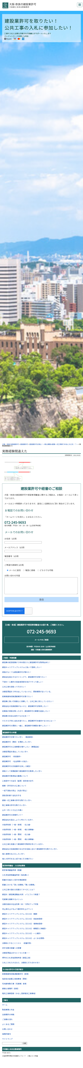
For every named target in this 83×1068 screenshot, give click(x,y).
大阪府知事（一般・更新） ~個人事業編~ (18, 839)
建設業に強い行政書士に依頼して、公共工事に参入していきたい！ (28, 701)
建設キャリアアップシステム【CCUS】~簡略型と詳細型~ (24, 928)
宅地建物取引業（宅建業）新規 (14, 983)
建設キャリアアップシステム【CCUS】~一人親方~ (21, 933)
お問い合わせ (7, 1029)
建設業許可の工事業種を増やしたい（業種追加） (21, 746)
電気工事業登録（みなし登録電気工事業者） (19, 993)
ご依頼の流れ (7, 1019)
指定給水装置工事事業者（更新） (15, 978)
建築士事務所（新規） (10, 988)
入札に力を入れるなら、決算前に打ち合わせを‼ (21, 962)
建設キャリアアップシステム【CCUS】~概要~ (20, 914)
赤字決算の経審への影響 (11, 948)
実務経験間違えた (14, 451)
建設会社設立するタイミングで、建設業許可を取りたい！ (24, 677)
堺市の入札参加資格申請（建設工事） (17, 957)
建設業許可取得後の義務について (15, 776)
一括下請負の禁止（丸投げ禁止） (15, 790)
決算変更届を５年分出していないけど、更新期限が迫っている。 (27, 691)
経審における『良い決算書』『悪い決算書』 (19, 884)
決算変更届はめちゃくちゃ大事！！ (16, 952)
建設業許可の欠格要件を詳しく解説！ (17, 766)
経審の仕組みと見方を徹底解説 (14, 879)
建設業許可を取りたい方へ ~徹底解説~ (18, 737)
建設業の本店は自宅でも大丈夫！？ (16, 716)
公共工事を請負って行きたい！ (14, 686)
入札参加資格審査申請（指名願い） (16, 875)
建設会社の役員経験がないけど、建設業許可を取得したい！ (25, 706)
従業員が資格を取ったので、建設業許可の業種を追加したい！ (26, 711)
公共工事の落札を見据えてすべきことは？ (18, 889)
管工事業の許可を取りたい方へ (14, 805)
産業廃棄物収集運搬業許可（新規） (16, 974)
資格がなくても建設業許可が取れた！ (16, 672)
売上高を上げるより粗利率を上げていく (17, 909)
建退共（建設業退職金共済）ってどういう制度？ (21, 894)
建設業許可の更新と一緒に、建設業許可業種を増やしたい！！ (26, 725)
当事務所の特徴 (8, 1014)
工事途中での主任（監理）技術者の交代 (17, 780)
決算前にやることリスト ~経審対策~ (17, 943)
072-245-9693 (15, 522)
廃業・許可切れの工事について (14, 785)
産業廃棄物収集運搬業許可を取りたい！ (17, 696)
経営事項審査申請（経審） (12, 870)
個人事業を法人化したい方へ (13, 853)
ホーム (4, 1004)
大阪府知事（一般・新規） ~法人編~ (16, 824)
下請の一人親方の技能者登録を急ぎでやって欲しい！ (23, 681)
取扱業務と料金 (8, 1009)
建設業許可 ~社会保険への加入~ (15, 761)
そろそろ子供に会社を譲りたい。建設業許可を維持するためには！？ (29, 720)
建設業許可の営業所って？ (12, 815)
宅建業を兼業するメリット (12, 899)
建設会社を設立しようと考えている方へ (17, 819)
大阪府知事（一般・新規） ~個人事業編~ (18, 829)
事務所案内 (6, 1034)
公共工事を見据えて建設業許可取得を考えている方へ (22, 844)
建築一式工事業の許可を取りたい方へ (17, 800)
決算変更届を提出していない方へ (15, 751)
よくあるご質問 (8, 1024)
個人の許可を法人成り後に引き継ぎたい (17, 858)
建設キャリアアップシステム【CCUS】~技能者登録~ (22, 918)
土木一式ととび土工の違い (12, 810)
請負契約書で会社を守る (11, 795)
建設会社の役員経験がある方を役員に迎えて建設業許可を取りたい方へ (29, 849)
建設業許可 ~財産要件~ (11, 756)
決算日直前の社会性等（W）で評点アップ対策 (20, 904)
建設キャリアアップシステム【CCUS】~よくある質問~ (23, 938)
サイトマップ (7, 1038)
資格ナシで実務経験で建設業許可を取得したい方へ (22, 771)
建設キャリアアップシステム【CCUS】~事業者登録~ (22, 923)
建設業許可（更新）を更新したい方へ (17, 742)
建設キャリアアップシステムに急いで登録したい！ (22, 667)
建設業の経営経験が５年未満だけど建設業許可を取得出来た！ (26, 662)
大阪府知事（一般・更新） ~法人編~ (16, 834)
